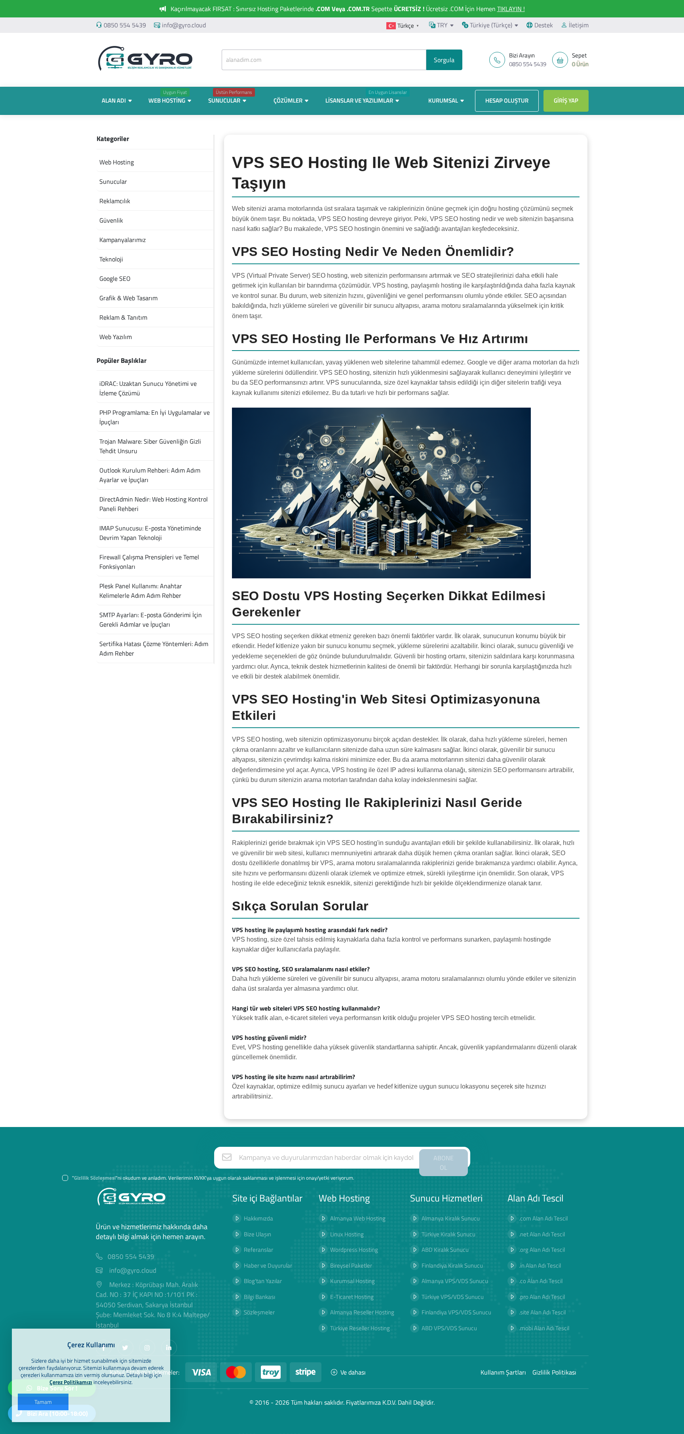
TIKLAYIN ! (511, 8)
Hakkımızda (258, 1218)
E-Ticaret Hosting (352, 1296)
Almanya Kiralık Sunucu (451, 1218)
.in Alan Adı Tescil (540, 1265)
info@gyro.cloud (184, 25)
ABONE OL (443, 1162)
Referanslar (258, 1249)
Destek (543, 25)
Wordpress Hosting (354, 1249)
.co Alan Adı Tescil (540, 1280)
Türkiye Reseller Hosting (360, 1328)
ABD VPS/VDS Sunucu (449, 1328)
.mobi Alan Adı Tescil (544, 1328)
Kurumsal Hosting (352, 1280)
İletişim (578, 25)
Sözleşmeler (259, 1312)
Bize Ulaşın (257, 1234)
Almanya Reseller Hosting (362, 1312)
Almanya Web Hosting (358, 1218)
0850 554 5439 (125, 25)
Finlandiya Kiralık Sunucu (452, 1265)
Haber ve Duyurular (268, 1265)
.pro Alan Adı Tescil (542, 1296)
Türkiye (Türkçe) (490, 25)
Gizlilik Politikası (554, 1372)
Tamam (43, 1402)
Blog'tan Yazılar (263, 1280)
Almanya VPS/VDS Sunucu (455, 1280)
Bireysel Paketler (351, 1265)
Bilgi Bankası (259, 1296)
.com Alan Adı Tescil (543, 1218)
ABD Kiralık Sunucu (445, 1249)
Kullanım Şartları (503, 1372)
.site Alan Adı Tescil (542, 1312)
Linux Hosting (347, 1234)
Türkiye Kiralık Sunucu (448, 1234)
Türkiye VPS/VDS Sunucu (453, 1296)
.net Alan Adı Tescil (542, 1234)
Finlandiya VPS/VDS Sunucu (456, 1312)
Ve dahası (353, 1372)
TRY (441, 25)
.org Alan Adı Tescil (542, 1249)
